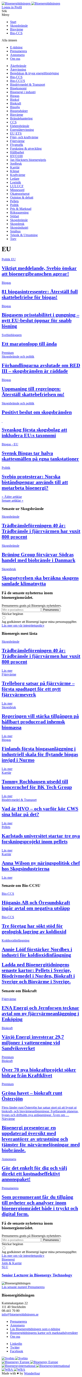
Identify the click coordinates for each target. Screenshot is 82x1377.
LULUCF (17, 186)
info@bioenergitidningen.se (20, 1314)
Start (13, 22)
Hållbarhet (17, 152)
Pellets (14, 201)
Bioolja (15, 107)
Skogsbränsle (19, 25)
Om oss (15, 58)
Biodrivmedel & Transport (27, 84)
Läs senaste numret (15, 1287)
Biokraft (15, 103)
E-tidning (16, 47)
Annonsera (17, 55)
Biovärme (16, 29)
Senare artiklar (12, 500)
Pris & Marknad (20, 208)
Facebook (16, 1351)
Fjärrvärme (17, 141)
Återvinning (18, 69)
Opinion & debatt (21, 197)
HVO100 (16, 156)
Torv (13, 239)
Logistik (15, 182)
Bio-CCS (16, 33)
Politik (14, 205)
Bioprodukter (19, 111)
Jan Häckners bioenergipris (28, 160)
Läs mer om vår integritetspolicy (23, 625)
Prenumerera (18, 51)
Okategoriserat (19, 193)
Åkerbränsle (18, 66)
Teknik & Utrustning (24, 235)
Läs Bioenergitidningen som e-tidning (35, 1329)
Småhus (15, 231)
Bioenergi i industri (23, 92)
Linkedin (16, 1343)
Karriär (15, 167)
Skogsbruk (17, 224)
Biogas (14, 96)
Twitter (15, 1347)
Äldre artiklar (12, 497)
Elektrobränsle (19, 126)
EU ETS (16, 133)
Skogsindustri (19, 227)
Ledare (14, 178)
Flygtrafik (16, 145)
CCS (13, 122)
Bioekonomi (18, 88)
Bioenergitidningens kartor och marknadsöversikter (44, 1333)
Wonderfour (32, 1373)
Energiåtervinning (22, 129)
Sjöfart (14, 216)
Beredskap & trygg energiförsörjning (34, 73)
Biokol (14, 99)
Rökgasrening (19, 212)
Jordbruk (16, 163)
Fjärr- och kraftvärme (24, 137)
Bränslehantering (21, 118)
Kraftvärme (17, 175)
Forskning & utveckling (26, 148)
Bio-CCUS (17, 81)
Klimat (14, 171)
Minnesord (17, 190)
